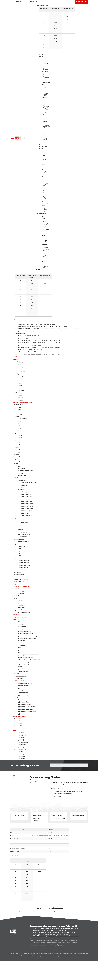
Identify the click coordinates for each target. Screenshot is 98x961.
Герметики (15, 570)
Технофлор (20, 381)
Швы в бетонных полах (47, 330)
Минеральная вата (19, 373)
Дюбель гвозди (21, 650)
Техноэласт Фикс (21, 753)
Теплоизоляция (16, 359)
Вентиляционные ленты (23, 524)
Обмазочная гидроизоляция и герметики (21, 586)
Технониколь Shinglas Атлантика (27, 492)
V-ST (19, 453)
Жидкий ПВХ (20, 473)
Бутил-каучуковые (19, 576)
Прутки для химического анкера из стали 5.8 (27, 635)
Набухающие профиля (22, 688)
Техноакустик (21, 390)
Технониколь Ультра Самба (26, 510)
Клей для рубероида (22, 605)
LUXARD (22, 487)
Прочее (16, 463)
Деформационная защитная (24, 702)
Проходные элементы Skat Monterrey (25, 543)
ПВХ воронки (20, 465)
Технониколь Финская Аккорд (27, 515)
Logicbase (17, 447)
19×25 (27, 877)
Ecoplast (17, 459)
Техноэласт (15, 730)
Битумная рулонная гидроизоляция (20, 716)
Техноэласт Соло (21, 747)
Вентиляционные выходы (23, 522)
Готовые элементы (22, 475)
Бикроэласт (20, 720)
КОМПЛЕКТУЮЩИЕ (41, 213)
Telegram (40, 816)
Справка (39, 52)
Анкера (19, 621)
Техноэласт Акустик (22, 732)
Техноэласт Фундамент (23, 754)
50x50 (68, 19)
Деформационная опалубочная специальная (27, 713)
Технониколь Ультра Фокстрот (27, 511)
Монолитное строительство (18, 680)
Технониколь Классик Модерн (27, 505)
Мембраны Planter (19, 678)
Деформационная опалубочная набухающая (27, 711)
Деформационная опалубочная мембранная (27, 708)
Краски (16, 616)
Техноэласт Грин (21, 739)
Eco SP (22, 368)
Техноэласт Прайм (22, 744)
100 (44, 44)
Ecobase (17, 454)
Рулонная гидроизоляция (23, 692)
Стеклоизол (20, 727)
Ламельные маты (18, 433)
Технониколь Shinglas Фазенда (27, 503)
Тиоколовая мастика (39, 354)
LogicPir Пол (20, 399)
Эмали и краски (16, 614)
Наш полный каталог (45, 220)
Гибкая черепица (21, 489)
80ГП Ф (19, 407)
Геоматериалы (16, 673)
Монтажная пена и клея (17, 596)
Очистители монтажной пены (24, 612)
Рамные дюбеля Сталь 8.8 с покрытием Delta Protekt (29, 659)
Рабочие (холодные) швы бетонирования (41, 322)
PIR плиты (17, 392)
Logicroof (17, 440)
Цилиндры (17, 416)
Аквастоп (20, 699)
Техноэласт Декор (22, 740)
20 (44, 16)
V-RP (19, 444)
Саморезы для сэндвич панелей (24, 668)
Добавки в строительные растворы (25, 694)
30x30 (68, 13)
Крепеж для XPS (21, 655)
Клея (16, 598)
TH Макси (20, 548)
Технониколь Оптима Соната (27, 508)
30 (44, 19)
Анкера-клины (21, 624)
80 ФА (19, 425)
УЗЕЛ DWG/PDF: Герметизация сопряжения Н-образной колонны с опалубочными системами (56, 936)
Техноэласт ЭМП (21, 756)
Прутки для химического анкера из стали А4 (27, 638)
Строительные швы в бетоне (36, 331)
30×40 (27, 889)
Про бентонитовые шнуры (43, 146)
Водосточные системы (20, 544)
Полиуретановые (18, 572)
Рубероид (20, 725)
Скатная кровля (16, 477)
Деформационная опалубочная (24, 704)
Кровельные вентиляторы (23, 538)
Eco (21, 366)
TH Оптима (20, 551)
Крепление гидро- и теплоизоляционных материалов (29, 654)
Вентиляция (17, 518)
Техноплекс (20, 362)
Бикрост (19, 718)
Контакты (38, 269)
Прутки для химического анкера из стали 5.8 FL (27, 636)
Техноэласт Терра (21, 751)
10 (44, 13)
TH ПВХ (19, 553)
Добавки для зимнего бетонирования (25, 695)
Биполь (19, 721)
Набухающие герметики (23, 687)
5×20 (27, 867)
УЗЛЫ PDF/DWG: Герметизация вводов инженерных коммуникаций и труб (51, 934)
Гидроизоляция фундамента (21, 676)
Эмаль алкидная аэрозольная (21, 617)
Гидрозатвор (20, 529)
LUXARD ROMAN (24, 484)
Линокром (20, 723)
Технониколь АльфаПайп (23, 569)
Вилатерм (32, 352)
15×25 (27, 874)
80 (44, 38)
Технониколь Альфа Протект (24, 565)
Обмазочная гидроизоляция (24, 685)
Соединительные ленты (23, 671)
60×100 (26, 893)
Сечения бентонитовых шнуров (39, 342)
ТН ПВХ (19, 557)
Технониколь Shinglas (25, 513)
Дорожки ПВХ (21, 472)
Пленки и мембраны (19, 558)
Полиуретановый (21, 607)
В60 (21, 378)
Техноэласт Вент (21, 737)
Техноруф (20, 374)
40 (44, 22)
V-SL (19, 449)
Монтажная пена (18, 610)
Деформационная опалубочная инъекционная (27, 706)
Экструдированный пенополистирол (22, 361)
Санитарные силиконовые (20, 584)
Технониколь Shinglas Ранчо (26, 501)
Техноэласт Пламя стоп (23, 742)
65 (44, 32)
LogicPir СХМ (20, 400)
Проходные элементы (19, 539)
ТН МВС (19, 555)
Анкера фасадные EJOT (23, 628)
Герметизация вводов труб (37, 324)
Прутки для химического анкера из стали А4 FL (27, 661)
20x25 (55, 28)
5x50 (55, 19)
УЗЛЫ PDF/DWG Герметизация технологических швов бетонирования (50, 928)
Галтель (22, 376)
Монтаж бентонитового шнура (44, 340)
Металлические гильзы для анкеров (25, 657)
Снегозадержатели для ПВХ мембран (25, 470)
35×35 (39, 867)
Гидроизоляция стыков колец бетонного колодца (49, 328)
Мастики (17, 588)
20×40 (27, 883)
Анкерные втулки (21, 640)
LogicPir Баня (20, 397)
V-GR (19, 442)
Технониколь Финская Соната (27, 517)
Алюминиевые (21, 593)
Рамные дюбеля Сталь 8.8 (23, 664)
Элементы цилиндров (22, 418)
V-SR (19, 446)
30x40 (55, 38)
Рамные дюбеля (21, 649)
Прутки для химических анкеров (24, 631)
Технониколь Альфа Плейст (23, 562)
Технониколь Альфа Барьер (23, 560)
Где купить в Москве (29, 335)
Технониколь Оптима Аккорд (27, 506)
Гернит (30, 349)
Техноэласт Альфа (22, 734)
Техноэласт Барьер (22, 735)
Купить (51, 780)
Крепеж (14, 619)
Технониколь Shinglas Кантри (27, 498)
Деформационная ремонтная (24, 714)
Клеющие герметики (19, 581)
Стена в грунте (21, 690)
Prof (21, 369)
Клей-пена (20, 600)
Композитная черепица (23, 480)
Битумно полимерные (22, 590)
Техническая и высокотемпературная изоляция (22, 402)
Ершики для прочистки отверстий (25, 683)
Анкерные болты (21, 629)
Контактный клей (21, 602)
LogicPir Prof (20, 394)
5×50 (27, 871)
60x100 (55, 41)
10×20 (27, 864)
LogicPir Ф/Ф (20, 414)
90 (44, 41)
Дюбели (19, 652)
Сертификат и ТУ (32, 338)
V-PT (19, 451)
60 (44, 28)
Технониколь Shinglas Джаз (26, 496)
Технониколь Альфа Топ (23, 567)
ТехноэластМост (21, 758)
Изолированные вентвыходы (24, 534)
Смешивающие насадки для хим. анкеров (26, 633)
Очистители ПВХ (21, 468)
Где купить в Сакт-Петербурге (33, 337)
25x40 (55, 35)
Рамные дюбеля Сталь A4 (23, 662)
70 (44, 35)
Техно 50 (20, 435)
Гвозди (19, 647)
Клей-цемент (20, 603)
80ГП (19, 406)
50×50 (39, 871)
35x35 (68, 16)
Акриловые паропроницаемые (21, 579)
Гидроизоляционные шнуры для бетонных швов (42, 326)
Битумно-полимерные (19, 574)
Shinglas (22, 491)
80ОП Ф (19, 413)
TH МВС (19, 550)
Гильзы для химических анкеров (24, 682)
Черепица (17, 479)
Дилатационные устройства (39, 347)
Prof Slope (23, 371)
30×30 (39, 864)
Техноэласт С (21, 746)
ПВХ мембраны (16, 439)
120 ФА (19, 421)
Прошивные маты (19, 404)
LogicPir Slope (21, 395)
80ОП (19, 411)
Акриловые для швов (19, 577)
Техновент (20, 387)
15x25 (55, 22)
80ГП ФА (20, 409)
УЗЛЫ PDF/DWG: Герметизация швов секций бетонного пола (48, 932)
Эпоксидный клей (21, 609)
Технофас (20, 383)
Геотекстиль (18, 675)
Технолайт (20, 385)
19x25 (55, 25)
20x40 (55, 32)
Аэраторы (20, 520)
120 (44, 47)
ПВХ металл (20, 466)
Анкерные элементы (22, 645)
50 (44, 25)
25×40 (27, 886)
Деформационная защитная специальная (26, 709)
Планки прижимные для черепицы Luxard (29, 482)
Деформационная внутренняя (24, 701)
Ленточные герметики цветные (21, 583)
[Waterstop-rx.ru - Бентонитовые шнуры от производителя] (18, 138)
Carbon (19, 364)
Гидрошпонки (34, 351)
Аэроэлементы (21, 531)
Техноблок (20, 388)
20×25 (27, 880)
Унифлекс (20, 728)
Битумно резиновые (22, 591)
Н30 (21, 380)
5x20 (55, 16)
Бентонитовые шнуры (42, 5)
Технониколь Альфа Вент (23, 564)
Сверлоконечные (21, 669)
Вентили (19, 527)
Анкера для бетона (22, 623)
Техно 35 (20, 437)
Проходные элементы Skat (23, 541)
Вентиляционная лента (22, 532)
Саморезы (20, 666)
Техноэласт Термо (22, 749)
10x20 (55, 13)
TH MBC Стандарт (22, 546)
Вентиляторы (21, 525)
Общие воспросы (18, 321)
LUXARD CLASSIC (24, 485)
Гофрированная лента (22, 536)
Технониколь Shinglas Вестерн (27, 494)
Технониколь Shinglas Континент (27, 499)
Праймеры (17, 595)
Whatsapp (24, 816)
